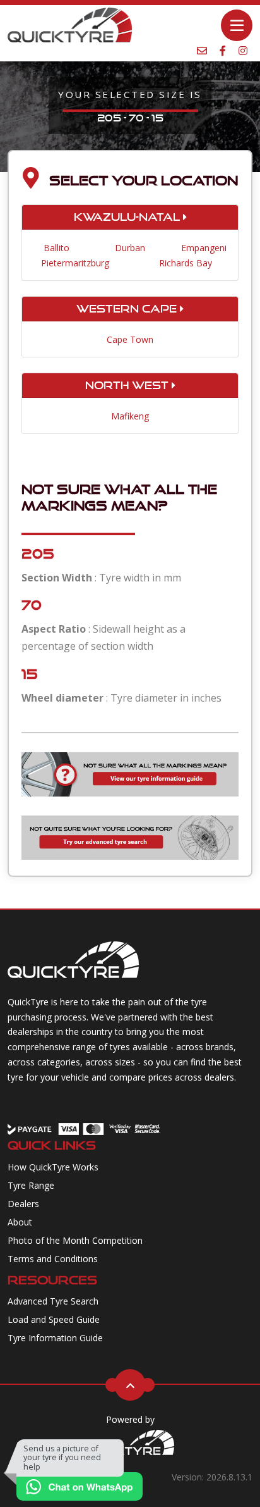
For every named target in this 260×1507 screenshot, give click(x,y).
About (20, 1222)
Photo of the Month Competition (75, 1240)
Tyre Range (31, 1185)
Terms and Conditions (53, 1259)
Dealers (23, 1204)
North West (128, 385)
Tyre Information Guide (55, 1338)
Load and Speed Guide (54, 1319)
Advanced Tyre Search (53, 1301)
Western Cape (128, 308)
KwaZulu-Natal (128, 217)
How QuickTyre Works (53, 1167)
